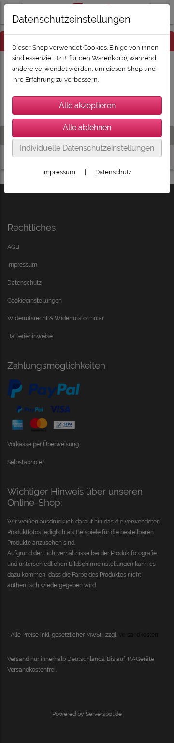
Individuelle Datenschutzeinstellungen (87, 147)
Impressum (59, 172)
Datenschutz (113, 172)
